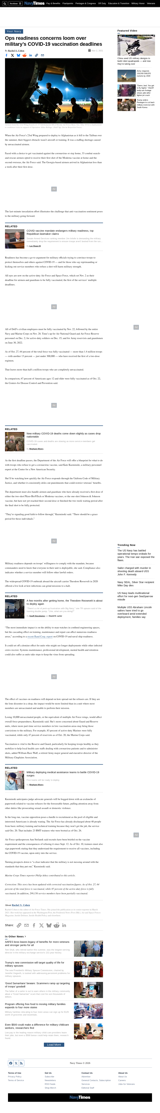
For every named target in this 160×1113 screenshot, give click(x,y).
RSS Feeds (50, 1084)
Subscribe (49, 1076)
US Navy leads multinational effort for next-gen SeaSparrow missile (135, 596)
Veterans (151, 3)
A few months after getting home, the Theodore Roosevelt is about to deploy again (64, 602)
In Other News (14, 936)
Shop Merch (50, 1088)
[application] (136, 45)
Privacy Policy (15, 1076)
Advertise (86, 1076)
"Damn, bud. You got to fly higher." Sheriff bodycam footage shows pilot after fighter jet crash (145, 90)
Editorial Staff (88, 1088)
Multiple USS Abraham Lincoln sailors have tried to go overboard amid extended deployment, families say (135, 612)
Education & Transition (118, 3)
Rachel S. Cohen (16, 50)
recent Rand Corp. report (40, 636)
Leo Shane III (35, 246)
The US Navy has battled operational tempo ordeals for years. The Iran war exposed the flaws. (136, 555)
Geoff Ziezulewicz (37, 616)
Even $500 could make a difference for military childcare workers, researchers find (37, 1026)
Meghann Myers (36, 449)
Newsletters (50, 1080)
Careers (122, 1080)
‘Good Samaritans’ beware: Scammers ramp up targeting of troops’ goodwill (37, 985)
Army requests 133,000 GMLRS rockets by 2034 (144, 73)
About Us (122, 1076)
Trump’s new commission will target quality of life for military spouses (34, 964)
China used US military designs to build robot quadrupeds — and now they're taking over (134, 61)
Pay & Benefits (53, 3)
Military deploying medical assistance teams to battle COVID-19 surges (63, 774)
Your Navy (14, 31)
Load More (54, 1044)
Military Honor (138, 3)
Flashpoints (67, 3)
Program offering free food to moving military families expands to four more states (35, 1006)
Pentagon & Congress (86, 3)
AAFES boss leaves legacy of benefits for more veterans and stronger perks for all (37, 943)
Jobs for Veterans (126, 1084)
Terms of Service (16, 1080)
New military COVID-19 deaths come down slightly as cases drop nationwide (64, 435)
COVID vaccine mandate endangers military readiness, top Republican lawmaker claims (60, 232)
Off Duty (102, 3)
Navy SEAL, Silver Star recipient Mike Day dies (136, 584)
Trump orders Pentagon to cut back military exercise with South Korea (146, 103)
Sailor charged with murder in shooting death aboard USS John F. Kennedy (134, 571)
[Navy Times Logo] (34, 3)
